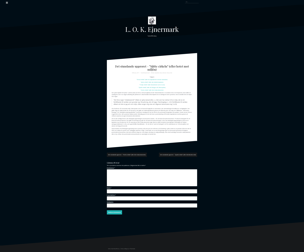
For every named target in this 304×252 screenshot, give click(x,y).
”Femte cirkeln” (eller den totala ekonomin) (152, 90)
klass (161, 73)
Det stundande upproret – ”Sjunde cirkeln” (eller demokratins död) (178, 154)
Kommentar (111, 168)
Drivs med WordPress (113, 248)
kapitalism (157, 73)
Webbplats (110, 202)
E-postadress (111, 195)
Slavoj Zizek (169, 73)
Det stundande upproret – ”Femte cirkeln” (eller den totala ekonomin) (127, 154)
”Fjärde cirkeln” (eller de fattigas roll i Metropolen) (152, 87)
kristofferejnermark (145, 73)
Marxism (164, 73)
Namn (109, 188)
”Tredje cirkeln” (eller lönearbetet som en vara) (152, 85)
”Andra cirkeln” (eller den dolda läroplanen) (152, 82)
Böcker (152, 73)
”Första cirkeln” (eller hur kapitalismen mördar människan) (152, 79)
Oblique (126, 248)
